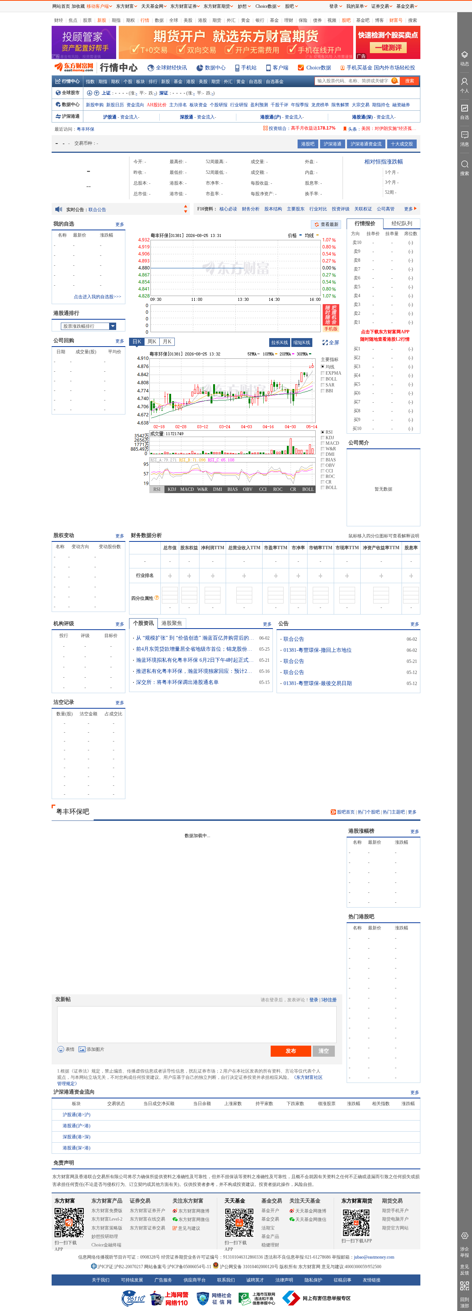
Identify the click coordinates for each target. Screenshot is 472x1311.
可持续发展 (132, 1280)
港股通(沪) (270, 117)
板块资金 (198, 104)
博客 (379, 20)
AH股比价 (157, 104)
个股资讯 (143, 623)
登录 (313, 999)
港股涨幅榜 (361, 831)
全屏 (334, 342)
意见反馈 (464, 1270)
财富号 (396, 20)
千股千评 (279, 104)
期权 (130, 20)
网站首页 (61, 6)
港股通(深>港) (76, 1147)
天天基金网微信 (310, 1219)
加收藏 (78, 6)
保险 (303, 20)
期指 (116, 20)
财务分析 (251, 208)
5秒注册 (329, 999)
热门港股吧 (361, 916)
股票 (87, 20)
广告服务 (163, 1280)
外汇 (231, 20)
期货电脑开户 (395, 1219)
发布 (291, 1051)
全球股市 (71, 92)
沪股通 (110, 117)
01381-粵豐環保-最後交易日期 (318, 683)
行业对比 (318, 208)
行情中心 (71, 81)
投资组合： (280, 128)
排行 (153, 81)
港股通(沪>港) (76, 1125)
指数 (90, 81)
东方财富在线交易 (147, 1219)
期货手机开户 (395, 1210)
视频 (331, 20)
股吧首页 (345, 812)
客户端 (280, 67)
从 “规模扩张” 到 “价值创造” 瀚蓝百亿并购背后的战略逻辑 (195, 638)
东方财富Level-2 (106, 1219)
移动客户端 (98, 6)
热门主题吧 (394, 812)
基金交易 (270, 1219)
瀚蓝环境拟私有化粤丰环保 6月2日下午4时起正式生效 (195, 660)
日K (136, 341)
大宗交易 (360, 104)
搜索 (412, 20)
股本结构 (273, 208)
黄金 (245, 20)
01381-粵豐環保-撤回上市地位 (117, 209)
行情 (144, 20)
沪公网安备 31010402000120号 (249, 1266)
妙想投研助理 (104, 1236)
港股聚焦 (172, 623)
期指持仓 (381, 104)
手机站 (249, 67)
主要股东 (296, 208)
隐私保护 (313, 1280)
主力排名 (178, 104)
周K (152, 341)
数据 (159, 20)
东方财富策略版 (106, 1228)
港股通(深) (362, 117)
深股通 (186, 117)
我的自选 (63, 224)
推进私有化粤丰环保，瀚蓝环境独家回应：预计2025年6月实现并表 (195, 671)
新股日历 (115, 104)
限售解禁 (340, 104)
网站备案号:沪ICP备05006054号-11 (178, 1266)
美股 (188, 20)
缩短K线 (302, 342)
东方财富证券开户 (147, 1210)
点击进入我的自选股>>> (97, 296)
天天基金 (235, 1201)
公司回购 (63, 340)
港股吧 (308, 144)
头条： (354, 129)
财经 (58, 20)
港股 (202, 20)
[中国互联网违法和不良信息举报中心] (316, 1298)
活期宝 (268, 1228)
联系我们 (226, 1280)
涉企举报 (464, 1252)
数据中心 (215, 67)
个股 (128, 81)
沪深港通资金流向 (74, 1092)
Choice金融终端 (106, 1245)
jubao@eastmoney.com (374, 1257)
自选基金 (275, 81)
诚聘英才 (255, 1280)
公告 (283, 623)
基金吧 (362, 20)
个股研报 (219, 104)
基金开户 (270, 1210)
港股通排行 (66, 313)
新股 (101, 20)
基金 (274, 20)
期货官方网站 (395, 1228)
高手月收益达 (313, 128)
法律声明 (284, 1280)
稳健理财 (270, 1245)
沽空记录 (63, 702)
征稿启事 (342, 1280)
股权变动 (63, 535)
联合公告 (294, 639)
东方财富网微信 (193, 1219)
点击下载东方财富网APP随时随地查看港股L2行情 (385, 335)
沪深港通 (71, 116)
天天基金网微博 (310, 1211)
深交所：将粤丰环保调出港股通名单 (177, 682)
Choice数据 (318, 67)
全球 (173, 20)
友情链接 (372, 1280)
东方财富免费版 (106, 1210)
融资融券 (401, 104)
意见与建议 (189, 1228)
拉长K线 (279, 342)
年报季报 (300, 104)
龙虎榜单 (320, 104)
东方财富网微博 (193, 1211)
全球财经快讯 (171, 67)
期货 (216, 20)
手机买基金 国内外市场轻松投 (381, 67)
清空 (324, 1051)
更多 (408, 208)
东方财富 (65, 1201)
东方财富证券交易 (147, 1228)
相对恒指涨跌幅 (383, 162)
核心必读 (228, 208)
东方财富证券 (183, 6)
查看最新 (330, 224)
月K (167, 341)
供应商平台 (195, 1280)
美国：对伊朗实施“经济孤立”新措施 (396, 128)
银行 (260, 20)
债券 (317, 20)
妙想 (242, 6)
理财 (288, 20)
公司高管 (386, 208)
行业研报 (239, 104)
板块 (140, 81)
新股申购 (95, 104)
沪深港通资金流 (366, 144)
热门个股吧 (369, 812)
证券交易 (380, 6)
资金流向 (135, 104)
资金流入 (129, 117)
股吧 (346, 20)
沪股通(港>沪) (76, 1114)
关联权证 (363, 208)
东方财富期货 (356, 1201)
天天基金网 (152, 6)
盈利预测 (259, 104)
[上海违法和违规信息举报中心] (258, 1298)
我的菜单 (355, 6)
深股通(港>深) (76, 1136)
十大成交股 (402, 144)
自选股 (255, 81)
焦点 (73, 20)
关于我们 (101, 1280)
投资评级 (341, 208)
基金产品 (270, 1236)
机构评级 (63, 623)
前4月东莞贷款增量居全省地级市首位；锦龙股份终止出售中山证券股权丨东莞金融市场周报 (195, 649)
